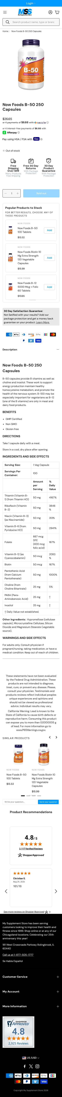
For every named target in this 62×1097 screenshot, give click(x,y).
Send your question (48, 802)
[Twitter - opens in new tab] (31, 1066)
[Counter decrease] (5, 193)
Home (5, 31)
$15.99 (21, 268)
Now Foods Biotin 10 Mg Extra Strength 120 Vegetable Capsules (29, 257)
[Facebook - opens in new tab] (25, 1066)
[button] (31, 22)
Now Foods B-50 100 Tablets (28, 230)
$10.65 (21, 296)
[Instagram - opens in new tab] (37, 1066)
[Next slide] (56, 737)
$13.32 (21, 237)
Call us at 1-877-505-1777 (18, 954)
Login (29, 3)
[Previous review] (6, 891)
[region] (31, 260)
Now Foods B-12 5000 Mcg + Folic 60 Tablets (28, 286)
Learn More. (43, 322)
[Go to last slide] (50, 737)
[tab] (23, 795)
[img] (31, 844)
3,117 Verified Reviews (31, 848)
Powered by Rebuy (31, 300)
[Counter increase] (18, 193)
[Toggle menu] (5, 12)
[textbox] (20, 802)
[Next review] (55, 891)
